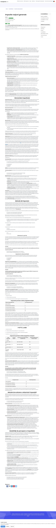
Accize (6, 23)
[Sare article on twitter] (9, 486)
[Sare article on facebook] (7, 486)
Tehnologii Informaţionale (40, 1)
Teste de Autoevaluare (48, 1)
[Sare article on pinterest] (14, 486)
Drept (30, 1)
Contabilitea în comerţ (44, 19)
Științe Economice (20, 1)
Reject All (12, 526)
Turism (42, 36)
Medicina (33, 1)
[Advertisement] (22, 39)
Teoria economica (44, 35)
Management (43, 27)
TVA (8, 23)
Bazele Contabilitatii (44, 16)
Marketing (42, 28)
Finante (42, 30)
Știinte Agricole (26, 1)
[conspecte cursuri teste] (54, 1)
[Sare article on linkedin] (11, 486)
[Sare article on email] (16, 486)
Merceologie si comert (44, 33)
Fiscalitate (42, 21)
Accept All (3, 526)
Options (7, 526)
